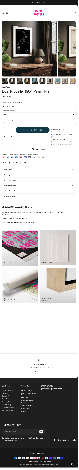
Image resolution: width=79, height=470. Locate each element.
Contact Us (5, 396)
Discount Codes (26, 390)
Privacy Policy (26, 408)
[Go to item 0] (5, 81)
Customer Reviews (8, 407)
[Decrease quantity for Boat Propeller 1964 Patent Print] (4, 136)
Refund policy (22, 464)
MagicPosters (6, 87)
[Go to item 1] (12, 81)
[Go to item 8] (58, 81)
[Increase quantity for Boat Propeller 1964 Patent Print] (12, 136)
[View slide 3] (40, 371)
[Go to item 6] (42, 81)
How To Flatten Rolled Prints (28, 394)
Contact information (54, 464)
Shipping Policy (7, 402)
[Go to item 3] (27, 81)
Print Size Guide (7, 410)
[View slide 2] (38, 371)
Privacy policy (29, 464)
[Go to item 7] (50, 81)
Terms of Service (26, 405)
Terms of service (37, 464)
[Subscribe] (41, 431)
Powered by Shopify (45, 461)
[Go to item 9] (65, 81)
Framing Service (7, 390)
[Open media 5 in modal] (54, 25)
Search (23, 411)
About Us (5, 399)
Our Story (24, 398)
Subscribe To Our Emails (27, 401)
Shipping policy (45, 464)
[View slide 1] (35, 371)
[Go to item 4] (35, 81)
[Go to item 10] (73, 81)
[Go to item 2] (20, 81)
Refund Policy (6, 405)
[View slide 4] (42, 371)
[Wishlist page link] (4, 13)
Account (5, 393)
